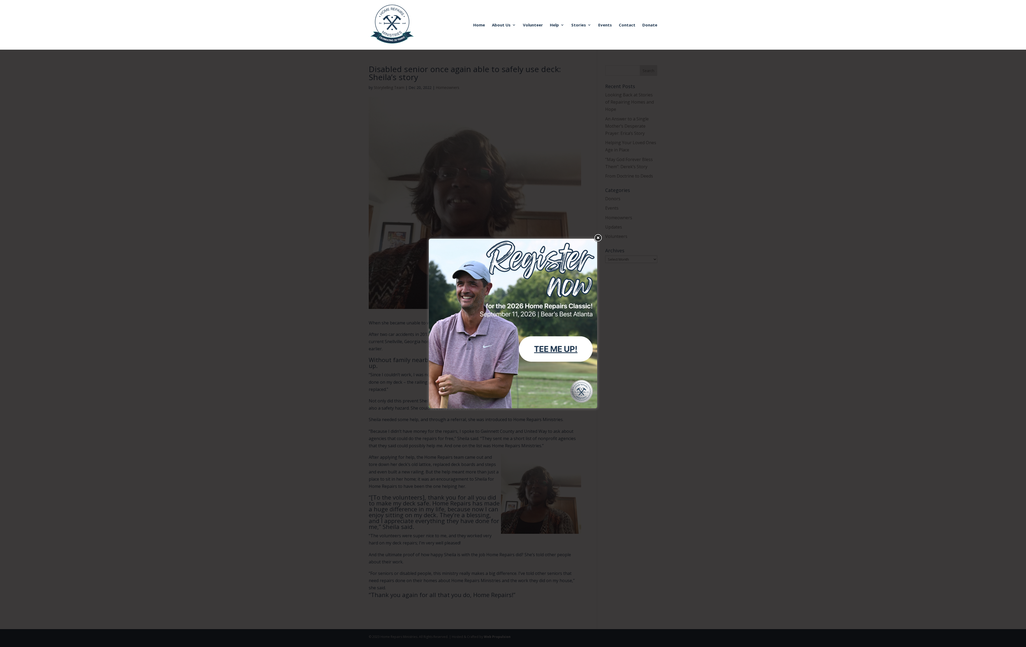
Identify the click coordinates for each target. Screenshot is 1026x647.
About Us (501, 25)
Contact (627, 25)
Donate (649, 25)
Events (605, 25)
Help (554, 25)
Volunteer (533, 25)
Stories (578, 25)
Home (479, 25)
